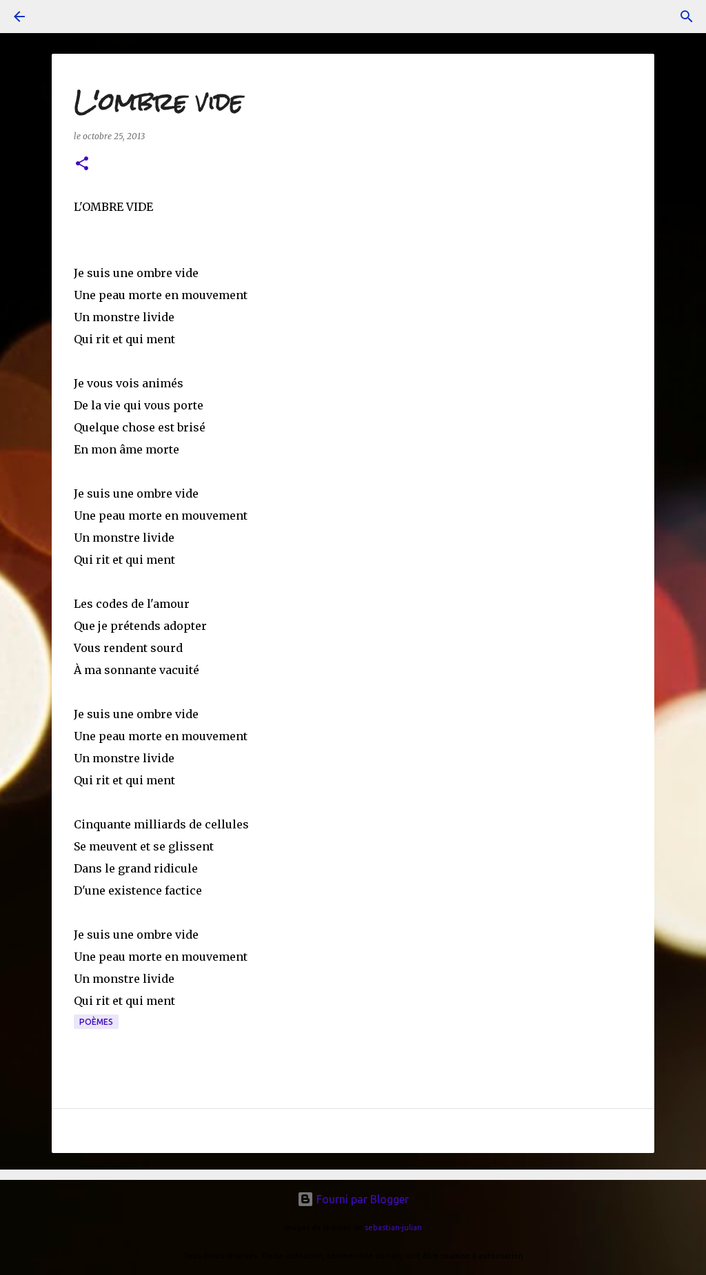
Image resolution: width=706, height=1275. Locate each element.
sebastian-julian (393, 1227)
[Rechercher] (686, 16)
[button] (82, 164)
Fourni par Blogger (361, 1199)
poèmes (96, 1021)
